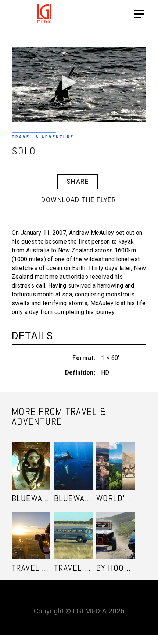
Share (78, 181)
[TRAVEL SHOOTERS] (31, 528)
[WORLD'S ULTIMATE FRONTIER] (115, 458)
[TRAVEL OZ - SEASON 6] (73, 528)
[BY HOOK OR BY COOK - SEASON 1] (115, 528)
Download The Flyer (78, 200)
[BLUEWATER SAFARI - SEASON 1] (73, 458)
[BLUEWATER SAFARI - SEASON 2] (31, 458)
